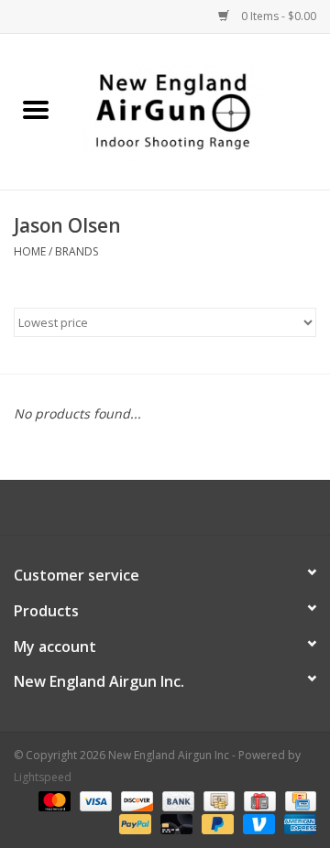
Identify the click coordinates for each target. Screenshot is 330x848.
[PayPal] (133, 823)
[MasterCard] (52, 800)
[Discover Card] (135, 800)
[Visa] (94, 800)
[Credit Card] (297, 800)
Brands (76, 251)
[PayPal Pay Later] (215, 823)
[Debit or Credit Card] (174, 823)
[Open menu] (36, 109)
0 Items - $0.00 (277, 16)
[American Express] (297, 823)
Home (30, 251)
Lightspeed (43, 777)
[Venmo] (257, 823)
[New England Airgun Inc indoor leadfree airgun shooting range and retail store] (200, 110)
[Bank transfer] (176, 800)
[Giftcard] (257, 800)
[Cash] (217, 800)
